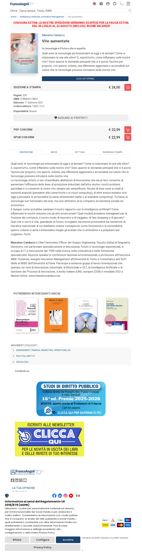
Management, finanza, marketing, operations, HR (43, 350)
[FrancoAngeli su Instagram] (21, 481)
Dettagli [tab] (80, 152)
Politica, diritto (25, 356)
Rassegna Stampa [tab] (112, 152)
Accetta (68, 540)
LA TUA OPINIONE (23, 488)
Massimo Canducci (53, 35)
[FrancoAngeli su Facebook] (12, 481)
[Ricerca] (130, 10)
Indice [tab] (54, 152)
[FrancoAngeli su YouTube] (25, 481)
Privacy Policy (42, 547)
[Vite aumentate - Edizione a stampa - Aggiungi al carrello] (127, 87)
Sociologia (22, 362)
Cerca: (14, 10)
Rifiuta (17, 540)
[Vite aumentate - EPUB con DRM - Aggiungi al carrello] (127, 137)
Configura (42, 540)
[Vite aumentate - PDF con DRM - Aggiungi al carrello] (127, 129)
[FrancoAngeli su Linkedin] (16, 481)
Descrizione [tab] (26, 152)
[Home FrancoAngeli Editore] (22, 4)
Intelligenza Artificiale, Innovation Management (42, 17)
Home (13, 17)
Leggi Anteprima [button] (85, 78)
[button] (93, 4)
